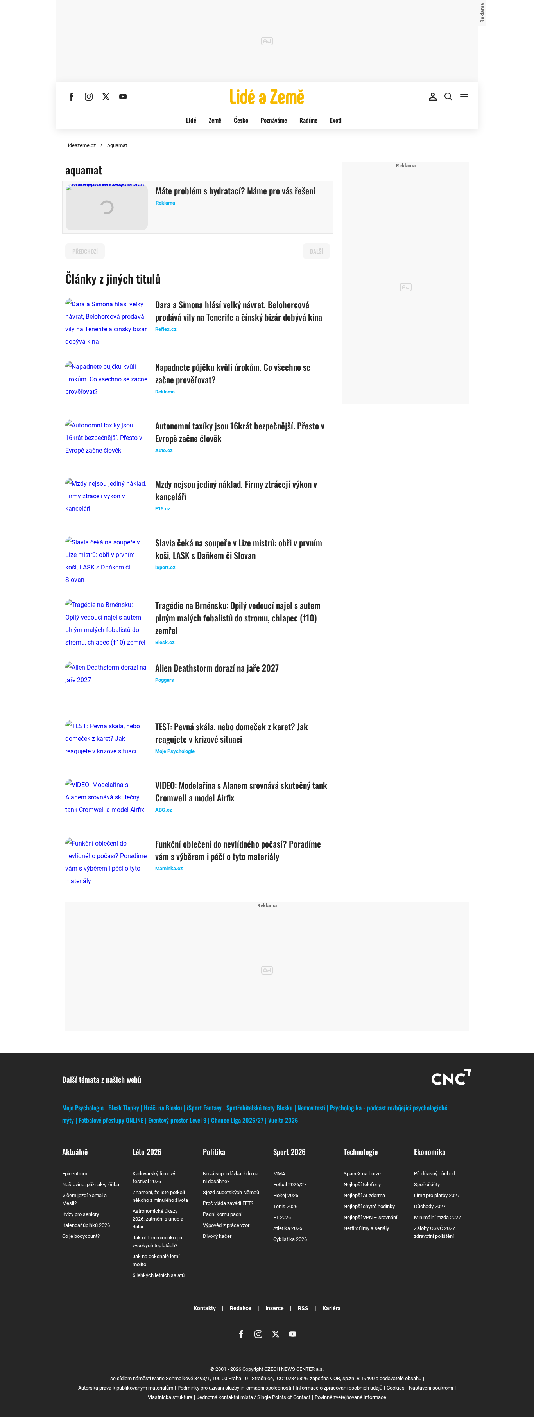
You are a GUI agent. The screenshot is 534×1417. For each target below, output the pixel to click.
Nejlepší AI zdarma (364, 1195)
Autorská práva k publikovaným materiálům (125, 1388)
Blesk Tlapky (123, 1107)
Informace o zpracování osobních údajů (339, 1388)
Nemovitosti (311, 1107)
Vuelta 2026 (283, 1120)
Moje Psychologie (83, 1107)
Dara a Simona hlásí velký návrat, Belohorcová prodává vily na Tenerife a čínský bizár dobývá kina (238, 310)
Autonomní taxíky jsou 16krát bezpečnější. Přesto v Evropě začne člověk (239, 431)
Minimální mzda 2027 (437, 1217)
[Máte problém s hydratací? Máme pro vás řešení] (107, 207)
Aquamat (117, 145)
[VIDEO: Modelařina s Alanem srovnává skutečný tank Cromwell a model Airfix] (106, 802)
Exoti (336, 120)
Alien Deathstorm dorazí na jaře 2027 (217, 667)
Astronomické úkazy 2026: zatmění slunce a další (158, 1219)
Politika (214, 1151)
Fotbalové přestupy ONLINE (111, 1120)
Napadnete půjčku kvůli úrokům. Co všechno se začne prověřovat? (232, 373)
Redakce (240, 1308)
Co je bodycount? (81, 1236)
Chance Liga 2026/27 (237, 1120)
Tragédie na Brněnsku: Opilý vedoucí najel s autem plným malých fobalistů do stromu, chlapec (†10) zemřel (238, 617)
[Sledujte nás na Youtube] (123, 96)
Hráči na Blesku (163, 1107)
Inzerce (274, 1308)
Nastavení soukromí (431, 1388)
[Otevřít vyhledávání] (448, 96)
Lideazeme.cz (80, 145)
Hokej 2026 (285, 1195)
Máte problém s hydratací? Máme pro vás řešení (235, 190)
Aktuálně (75, 1151)
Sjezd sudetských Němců (231, 1192)
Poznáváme (274, 120)
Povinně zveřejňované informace (350, 1397)
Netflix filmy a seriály (366, 1228)
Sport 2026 (289, 1151)
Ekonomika (430, 1151)
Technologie (361, 1151)
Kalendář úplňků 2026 (86, 1225)
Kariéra (332, 1308)
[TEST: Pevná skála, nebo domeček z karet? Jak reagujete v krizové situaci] (106, 743)
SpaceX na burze (362, 1173)
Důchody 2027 (430, 1206)
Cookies (396, 1388)
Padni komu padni (222, 1214)
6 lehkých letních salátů (159, 1275)
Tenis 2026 (285, 1206)
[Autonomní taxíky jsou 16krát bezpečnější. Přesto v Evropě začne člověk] (106, 442)
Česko (241, 120)
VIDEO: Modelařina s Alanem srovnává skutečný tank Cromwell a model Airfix (241, 791)
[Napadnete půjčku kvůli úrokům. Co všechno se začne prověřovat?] (106, 384)
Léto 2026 (147, 1151)
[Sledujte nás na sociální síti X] (106, 96)
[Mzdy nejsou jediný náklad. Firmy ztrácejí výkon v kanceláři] (106, 501)
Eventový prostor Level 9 (177, 1120)
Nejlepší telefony (362, 1184)
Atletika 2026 (287, 1228)
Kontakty (205, 1308)
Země (215, 120)
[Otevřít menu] (464, 96)
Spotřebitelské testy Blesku (259, 1107)
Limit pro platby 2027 (437, 1195)
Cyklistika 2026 (290, 1239)
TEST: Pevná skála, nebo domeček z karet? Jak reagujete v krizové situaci (231, 732)
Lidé (191, 120)
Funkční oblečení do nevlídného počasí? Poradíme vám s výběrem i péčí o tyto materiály (238, 849)
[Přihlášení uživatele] (433, 96)
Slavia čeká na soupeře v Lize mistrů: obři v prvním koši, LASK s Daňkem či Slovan (238, 548)
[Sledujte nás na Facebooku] (71, 96)
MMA (279, 1173)
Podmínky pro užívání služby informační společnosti (234, 1388)
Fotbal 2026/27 (289, 1184)
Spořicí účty (427, 1184)
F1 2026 (282, 1217)
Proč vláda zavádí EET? (228, 1203)
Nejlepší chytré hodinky (369, 1206)
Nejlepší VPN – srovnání (370, 1217)
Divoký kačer (217, 1236)
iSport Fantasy (204, 1107)
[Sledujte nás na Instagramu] (88, 96)
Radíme (308, 120)
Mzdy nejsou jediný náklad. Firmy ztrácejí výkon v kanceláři (236, 490)
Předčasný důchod (434, 1173)
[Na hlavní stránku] (267, 96)
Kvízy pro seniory (80, 1214)
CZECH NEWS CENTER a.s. (294, 1369)
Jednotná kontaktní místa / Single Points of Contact (253, 1397)
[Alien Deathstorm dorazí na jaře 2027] (106, 684)
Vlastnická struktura (170, 1397)
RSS (303, 1308)
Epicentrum (74, 1173)
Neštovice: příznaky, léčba (90, 1184)
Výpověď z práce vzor (226, 1225)
